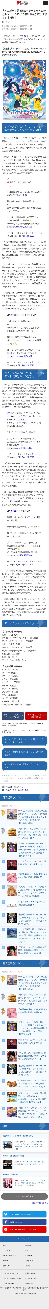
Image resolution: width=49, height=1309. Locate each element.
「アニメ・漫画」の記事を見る (16, 790)
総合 (5, 1245)
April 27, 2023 (28, 564)
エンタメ (6, 1250)
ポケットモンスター (21, 36)
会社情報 (29, 1284)
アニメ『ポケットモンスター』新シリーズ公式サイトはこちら (24, 740)
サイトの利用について (12, 1273)
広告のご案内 (31, 1278)
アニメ (19, 775)
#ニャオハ (22, 419)
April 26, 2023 (28, 365)
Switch (5, 1261)
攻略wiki (6, 1266)
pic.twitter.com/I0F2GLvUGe (19, 448)
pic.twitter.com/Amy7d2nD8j (19, 227)
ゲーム (29, 1245)
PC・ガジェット (9, 1256)
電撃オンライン (8, 775)
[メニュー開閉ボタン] (45, 3)
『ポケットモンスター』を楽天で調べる (36, 716)
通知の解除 (30, 1273)
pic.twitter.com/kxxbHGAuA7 (19, 356)
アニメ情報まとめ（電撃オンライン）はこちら (24, 765)
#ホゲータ (20, 195)
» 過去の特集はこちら (39, 1203)
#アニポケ (22, 182)
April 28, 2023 (28, 236)
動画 (28, 1266)
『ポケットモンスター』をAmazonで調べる (12, 716)
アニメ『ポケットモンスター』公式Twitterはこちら (24, 753)
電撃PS (29, 1256)
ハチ (8, 22)
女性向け (29, 1261)
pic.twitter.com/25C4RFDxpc (19, 555)
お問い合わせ (8, 1284)
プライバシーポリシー (12, 1278)
